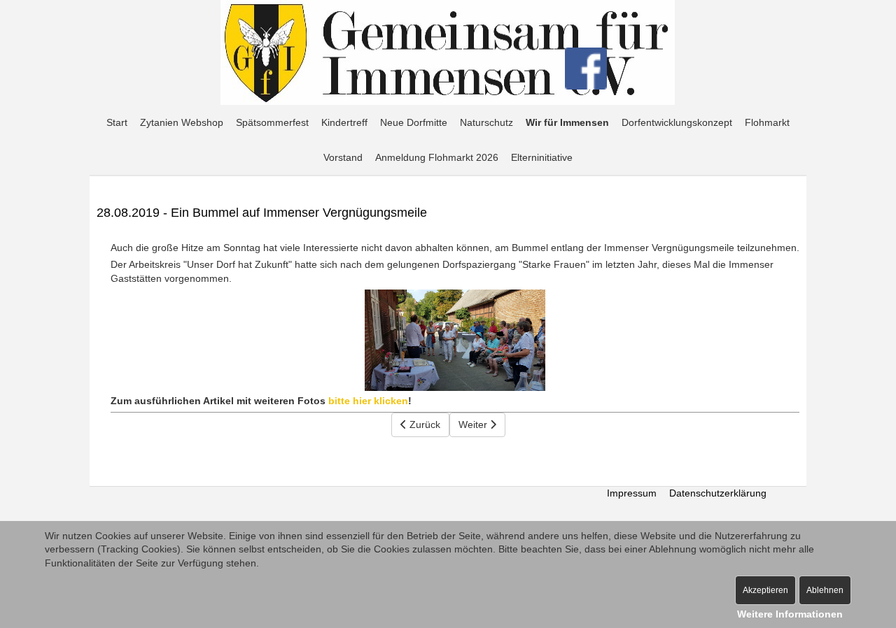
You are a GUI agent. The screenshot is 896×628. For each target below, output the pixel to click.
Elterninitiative (542, 157)
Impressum (632, 493)
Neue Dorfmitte (413, 122)
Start (116, 122)
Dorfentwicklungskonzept (677, 122)
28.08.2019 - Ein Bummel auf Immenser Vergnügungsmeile (262, 213)
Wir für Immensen (567, 122)
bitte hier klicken (368, 400)
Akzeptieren (765, 590)
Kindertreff (344, 122)
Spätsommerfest (272, 122)
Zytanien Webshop (181, 122)
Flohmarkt (767, 122)
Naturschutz (486, 122)
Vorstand (343, 157)
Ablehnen (825, 590)
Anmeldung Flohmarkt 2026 (436, 157)
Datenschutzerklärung (717, 493)
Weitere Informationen (790, 614)
